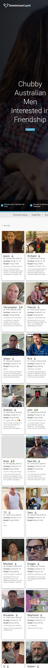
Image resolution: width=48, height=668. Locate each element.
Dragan (31, 563)
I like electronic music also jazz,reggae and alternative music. (36, 578)
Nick (6, 461)
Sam (30, 512)
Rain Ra (31, 461)
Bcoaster (8, 615)
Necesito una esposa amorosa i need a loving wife (13, 266)
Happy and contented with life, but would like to (37, 318)
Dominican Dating (20, 215)
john (29, 409)
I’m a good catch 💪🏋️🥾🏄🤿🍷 (13, 420)
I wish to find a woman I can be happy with (37, 420)
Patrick (31, 307)
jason (6, 256)
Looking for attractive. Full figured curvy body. (37, 574)
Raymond (33, 615)
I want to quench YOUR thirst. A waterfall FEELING (13, 574)
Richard (31, 256)
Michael (8, 563)
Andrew (7, 409)
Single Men (36, 215)
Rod (29, 358)
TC (5, 512)
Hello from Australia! (34, 369)
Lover (5, 526)
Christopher (10, 307)
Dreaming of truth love (34, 628)
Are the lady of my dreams (12, 625)
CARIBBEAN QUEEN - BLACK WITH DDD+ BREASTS (37, 266)
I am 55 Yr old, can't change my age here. (13, 472)
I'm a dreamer (32, 625)
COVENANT (31, 472)
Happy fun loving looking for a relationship (12, 629)
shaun (6, 358)
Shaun (5, 369)
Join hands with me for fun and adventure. (13, 318)
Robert (31, 666)
